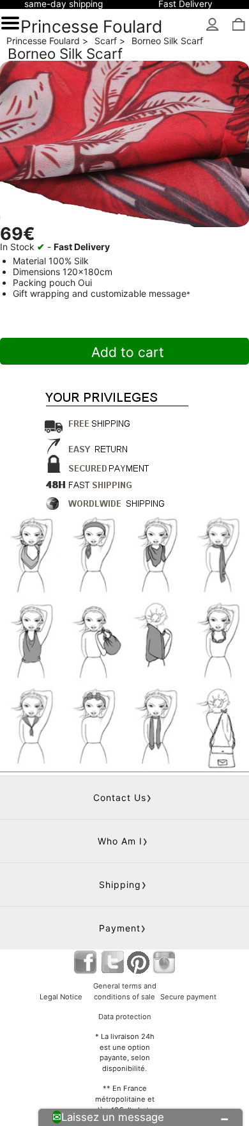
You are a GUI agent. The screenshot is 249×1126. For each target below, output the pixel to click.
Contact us (119, 797)
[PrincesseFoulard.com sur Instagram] (164, 961)
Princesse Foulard (91, 26)
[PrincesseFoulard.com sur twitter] (113, 961)
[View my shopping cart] (238, 25)
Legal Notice (61, 996)
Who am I (120, 841)
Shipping (120, 884)
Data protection (124, 1016)
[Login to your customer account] (213, 25)
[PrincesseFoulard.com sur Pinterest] (138, 961)
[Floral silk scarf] (124, 144)
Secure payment (188, 996)
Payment (119, 928)
